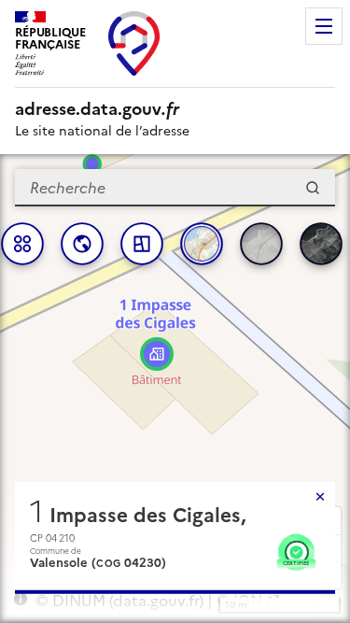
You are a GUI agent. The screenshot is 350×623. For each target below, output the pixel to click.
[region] (175, 388)
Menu (324, 26)
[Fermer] (320, 497)
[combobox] (175, 187)
